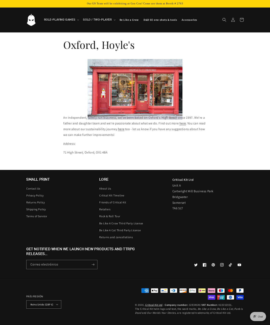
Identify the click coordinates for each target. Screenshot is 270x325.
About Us (105, 188)
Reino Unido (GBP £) (41, 304)
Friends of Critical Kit (112, 202)
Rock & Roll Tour (109, 216)
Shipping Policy (36, 209)
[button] (61, 20)
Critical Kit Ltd (153, 305)
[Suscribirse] (93, 264)
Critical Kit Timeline (111, 195)
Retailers (104, 209)
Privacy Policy (34, 195)
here (182, 123)
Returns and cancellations (116, 237)
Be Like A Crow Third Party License (121, 223)
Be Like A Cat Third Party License (120, 230)
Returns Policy (35, 202)
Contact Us (33, 188)
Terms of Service (36, 216)
